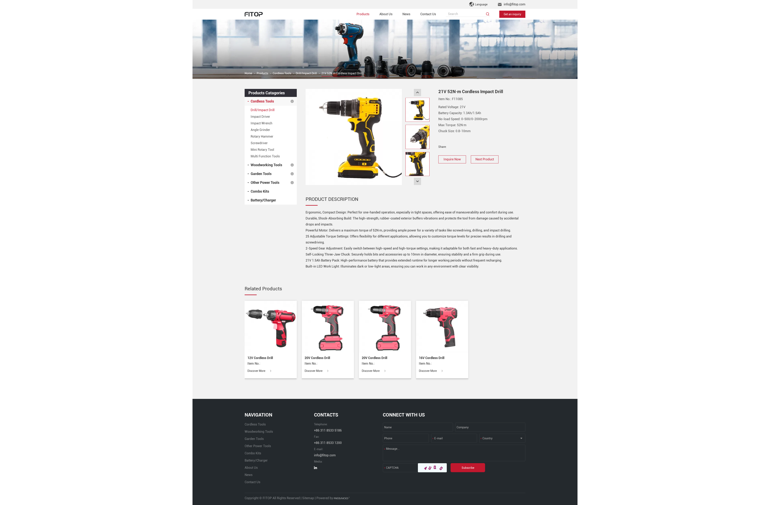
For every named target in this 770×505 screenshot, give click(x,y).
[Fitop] (254, 14)
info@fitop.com (514, 4)
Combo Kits (260, 191)
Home (248, 73)
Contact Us (428, 14)
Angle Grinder (260, 130)
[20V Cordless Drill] (328, 327)
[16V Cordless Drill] (442, 327)
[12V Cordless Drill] (271, 327)
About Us (385, 14)
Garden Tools (261, 174)
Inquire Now (452, 159)
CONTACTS (326, 415)
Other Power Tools (265, 182)
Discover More (256, 370)
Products (363, 14)
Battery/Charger (263, 200)
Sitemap (308, 498)
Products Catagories (266, 93)
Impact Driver (260, 117)
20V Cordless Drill (317, 358)
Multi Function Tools (265, 156)
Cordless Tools (282, 73)
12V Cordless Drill (260, 358)
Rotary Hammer (262, 136)
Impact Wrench (261, 123)
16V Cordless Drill (431, 358)
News (406, 14)
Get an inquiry (512, 14)
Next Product (484, 159)
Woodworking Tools (266, 165)
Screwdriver (259, 143)
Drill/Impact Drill (306, 73)
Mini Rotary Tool (262, 150)
